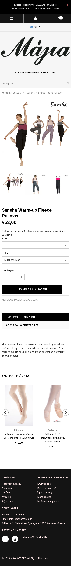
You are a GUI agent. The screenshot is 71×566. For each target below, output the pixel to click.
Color (5, 253)
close (68, 5)
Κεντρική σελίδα (11, 93)
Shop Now (53, 9)
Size (4, 238)
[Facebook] (5, 539)
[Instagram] (15, 539)
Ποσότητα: (8, 270)
